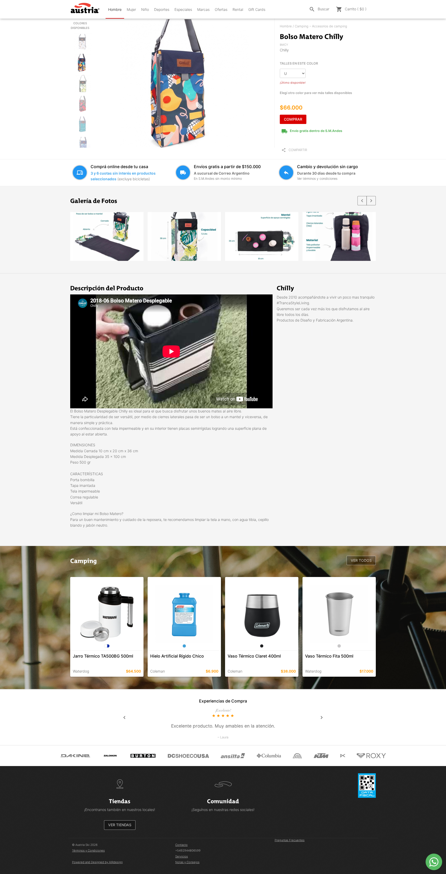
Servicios (181, 856)
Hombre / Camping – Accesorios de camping (313, 26)
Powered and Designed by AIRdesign (97, 862)
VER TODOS (361, 560)
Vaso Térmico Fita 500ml (329, 656)
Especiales (183, 9)
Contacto (181, 845)
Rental (238, 9)
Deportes (161, 9)
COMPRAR (293, 119)
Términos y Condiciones (88, 850)
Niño (145, 9)
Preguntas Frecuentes (290, 840)
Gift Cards (256, 9)
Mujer (131, 9)
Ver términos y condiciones (317, 179)
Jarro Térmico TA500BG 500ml (103, 656)
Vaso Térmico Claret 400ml (254, 656)
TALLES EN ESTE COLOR (299, 63)
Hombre (115, 9)
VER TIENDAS (119, 825)
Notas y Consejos (187, 862)
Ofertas (221, 9)
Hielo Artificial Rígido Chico (177, 656)
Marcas (203, 9)
